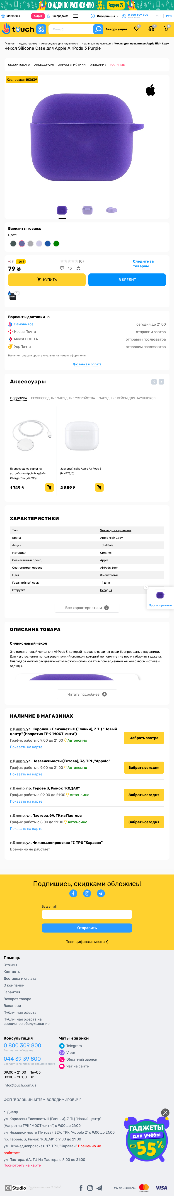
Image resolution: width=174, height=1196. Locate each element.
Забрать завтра (144, 738)
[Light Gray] (30, 243)
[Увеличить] (87, 137)
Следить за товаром (143, 263)
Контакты (12, 971)
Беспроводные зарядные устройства (63, 398)
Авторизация (116, 29)
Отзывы (10, 965)
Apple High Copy (111, 537)
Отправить (87, 928)
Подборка (18, 398)
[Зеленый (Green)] (56, 243)
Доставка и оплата (87, 364)
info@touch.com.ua (20, 1085)
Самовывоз (23, 324)
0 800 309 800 (22, 1045)
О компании (14, 985)
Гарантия (12, 992)
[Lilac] (39, 243)
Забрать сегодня (144, 767)
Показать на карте (26, 747)
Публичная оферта (20, 1012)
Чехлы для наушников (115, 530)
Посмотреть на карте (22, 1165)
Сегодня (106, 590)
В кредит (127, 280)
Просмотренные (160, 605)
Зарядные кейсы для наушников (127, 398)
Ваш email (49, 907)
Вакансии (12, 1006)
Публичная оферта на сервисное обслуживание (27, 1021)
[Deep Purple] (22, 243)
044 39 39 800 (22, 1059)
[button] (154, 382)
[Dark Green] (13, 243)
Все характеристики (83, 608)
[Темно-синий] (48, 243)
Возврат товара (17, 999)
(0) (81, 261)
